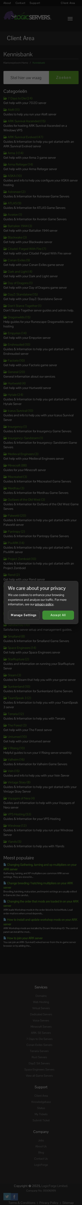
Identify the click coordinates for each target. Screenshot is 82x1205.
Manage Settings (24, 615)
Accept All (58, 615)
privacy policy (44, 604)
